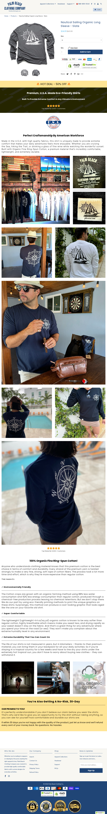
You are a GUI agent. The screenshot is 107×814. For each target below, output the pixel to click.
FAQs (56, 768)
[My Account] (98, 4)
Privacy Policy (33, 764)
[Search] (101, 4)
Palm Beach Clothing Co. (56, 784)
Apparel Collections (48, 3)
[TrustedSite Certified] (89, 66)
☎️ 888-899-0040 (83, 4)
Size (62, 36)
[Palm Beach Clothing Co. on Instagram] (95, 4)
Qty (62, 48)
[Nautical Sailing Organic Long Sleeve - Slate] (31, 43)
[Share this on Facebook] (71, 74)
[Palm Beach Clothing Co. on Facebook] (92, 4)
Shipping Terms (34, 768)
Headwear (61, 4)
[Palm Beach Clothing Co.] (14, 7)
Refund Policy (33, 772)
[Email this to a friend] (81, 74)
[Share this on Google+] (78, 74)
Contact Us (33, 760)
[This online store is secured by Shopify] (74, 68)
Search (31, 757)
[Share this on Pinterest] (74, 74)
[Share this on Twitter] (67, 74)
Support (70, 3)
